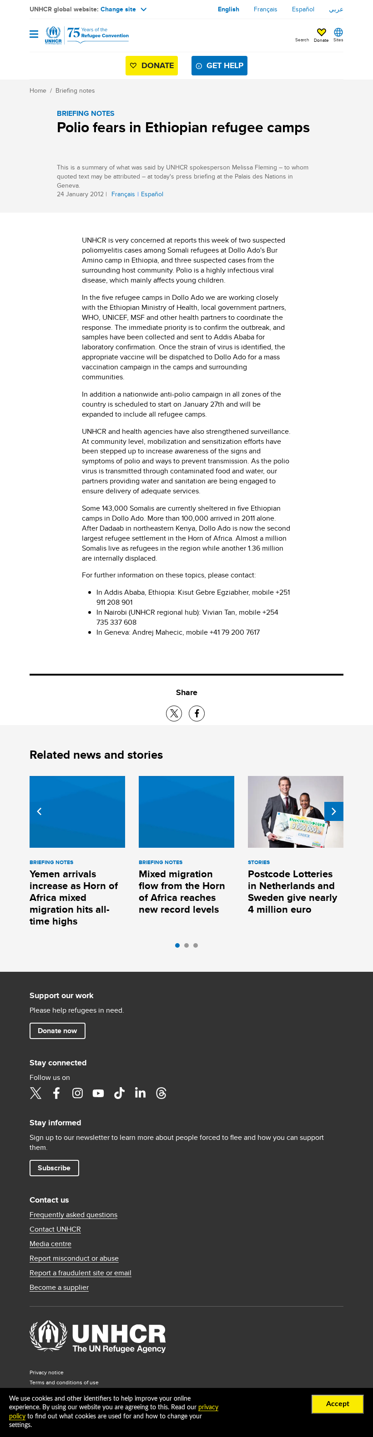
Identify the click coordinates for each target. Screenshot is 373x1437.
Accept (337, 1403)
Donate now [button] (57, 1030)
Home (38, 90)
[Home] (76, 35)
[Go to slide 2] (188, 947)
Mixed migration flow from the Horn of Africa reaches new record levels (182, 891)
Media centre (50, 1244)
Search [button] (302, 39)
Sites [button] (338, 39)
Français (265, 9)
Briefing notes (75, 90)
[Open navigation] (34, 34)
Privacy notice (47, 1372)
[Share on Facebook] (197, 713)
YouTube (98, 1093)
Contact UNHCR (55, 1229)
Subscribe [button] (54, 1168)
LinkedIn (140, 1093)
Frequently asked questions (73, 1215)
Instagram (77, 1093)
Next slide (333, 811)
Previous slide (39, 811)
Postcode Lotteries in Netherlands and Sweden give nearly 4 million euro (292, 891)
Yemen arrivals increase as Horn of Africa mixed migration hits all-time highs (74, 897)
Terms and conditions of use (64, 1382)
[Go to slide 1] (179, 947)
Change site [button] (118, 9)
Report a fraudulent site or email (80, 1273)
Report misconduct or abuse (74, 1258)
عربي (336, 9)
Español (303, 9)
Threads (161, 1093)
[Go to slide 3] (197, 947)
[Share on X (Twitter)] (174, 713)
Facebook (56, 1093)
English (228, 9)
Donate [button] (321, 40)
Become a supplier (59, 1288)
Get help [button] (225, 65)
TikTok (119, 1093)
